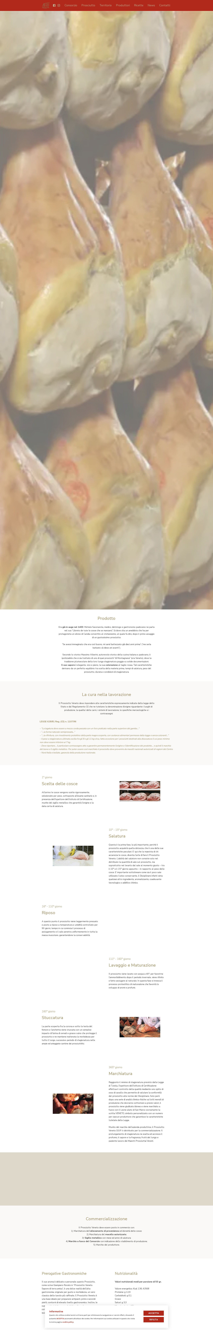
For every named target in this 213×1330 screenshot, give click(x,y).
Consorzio (71, 5)
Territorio (105, 5)
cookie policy (68, 1322)
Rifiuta (153, 1319)
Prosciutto (88, 5)
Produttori (123, 5)
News (151, 5)
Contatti (164, 5)
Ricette (138, 5)
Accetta (153, 1313)
